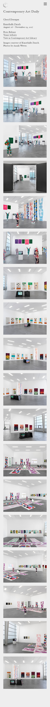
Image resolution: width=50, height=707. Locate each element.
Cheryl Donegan (11, 20)
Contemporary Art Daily (21, 11)
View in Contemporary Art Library (20, 38)
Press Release (9, 32)
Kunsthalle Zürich (12, 24)
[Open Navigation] (45, 3)
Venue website (10, 35)
